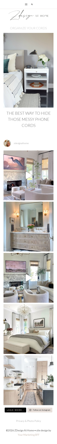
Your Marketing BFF (28, 434)
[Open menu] (26, 4)
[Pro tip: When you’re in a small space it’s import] (28, 329)
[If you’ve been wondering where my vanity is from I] (28, 226)
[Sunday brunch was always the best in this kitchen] (28, 380)
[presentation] (28, 70)
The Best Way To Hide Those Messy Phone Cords (28, 119)
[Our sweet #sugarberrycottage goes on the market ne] (28, 278)
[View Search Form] (31, 4)
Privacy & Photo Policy (28, 420)
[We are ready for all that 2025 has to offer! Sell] (28, 175)
